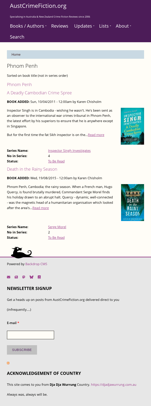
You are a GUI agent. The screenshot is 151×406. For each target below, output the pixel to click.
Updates (83, 26)
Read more (96, 134)
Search (17, 37)
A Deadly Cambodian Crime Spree (39, 93)
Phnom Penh (19, 84)
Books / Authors (27, 26)
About (122, 26)
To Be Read (56, 161)
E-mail (13, 323)
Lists (104, 26)
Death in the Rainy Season (32, 169)
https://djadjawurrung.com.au (113, 384)
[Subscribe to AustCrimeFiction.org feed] (8, 363)
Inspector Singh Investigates (69, 150)
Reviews (59, 26)
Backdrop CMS (36, 264)
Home (16, 54)
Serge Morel (57, 227)
